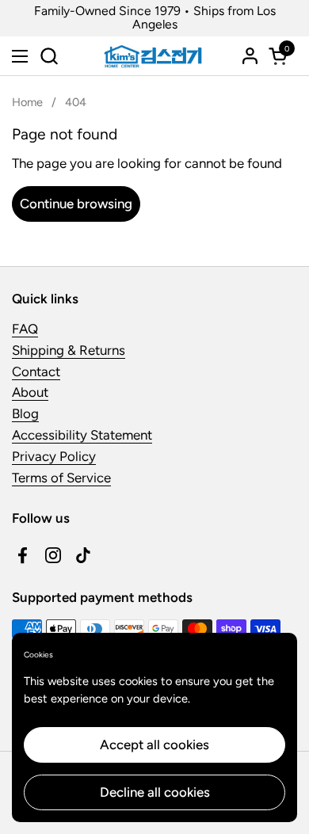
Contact (36, 371)
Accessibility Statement (82, 435)
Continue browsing (76, 203)
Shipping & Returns (68, 350)
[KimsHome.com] (152, 56)
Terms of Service (61, 478)
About (30, 392)
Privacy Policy (54, 456)
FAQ (25, 329)
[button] (49, 56)
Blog (25, 413)
